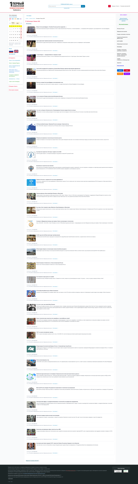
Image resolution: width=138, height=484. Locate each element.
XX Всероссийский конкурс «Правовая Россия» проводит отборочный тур (52, 124)
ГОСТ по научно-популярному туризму (44, 332)
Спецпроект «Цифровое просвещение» (14, 75)
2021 (20, 18)
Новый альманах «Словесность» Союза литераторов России (49, 262)
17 (17, 34)
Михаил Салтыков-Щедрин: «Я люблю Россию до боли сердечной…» (51, 26)
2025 (10, 18)
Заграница (120, 73)
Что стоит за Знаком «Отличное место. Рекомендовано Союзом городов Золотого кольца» (56, 110)
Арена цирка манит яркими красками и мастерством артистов (49, 40)
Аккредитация (10, 478)
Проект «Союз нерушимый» (14, 60)
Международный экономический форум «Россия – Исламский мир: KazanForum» (53, 346)
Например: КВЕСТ (67, 8)
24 (17, 37)
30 (15, 40)
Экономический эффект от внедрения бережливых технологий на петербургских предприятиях (57, 401)
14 (11, 34)
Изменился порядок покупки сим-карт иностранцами (47, 415)
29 (13, 40)
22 (13, 37)
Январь (13, 23)
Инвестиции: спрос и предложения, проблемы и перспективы (14, 71)
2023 (15, 18)
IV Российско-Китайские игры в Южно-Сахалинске (47, 290)
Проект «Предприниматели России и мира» (14, 66)
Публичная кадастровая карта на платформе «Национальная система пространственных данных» (57, 373)
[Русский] (11, 51)
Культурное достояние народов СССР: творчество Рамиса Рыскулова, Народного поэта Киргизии (57, 443)
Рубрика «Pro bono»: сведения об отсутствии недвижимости (49, 179)
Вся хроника (28, 23)
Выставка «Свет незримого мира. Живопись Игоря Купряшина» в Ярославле (53, 207)
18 (19, 34)
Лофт (127, 70)
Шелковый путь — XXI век (14, 78)
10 (17, 31)
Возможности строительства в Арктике (44, 165)
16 (15, 34)
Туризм (120, 70)
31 (17, 40)
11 (19, 31)
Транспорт (127, 73)
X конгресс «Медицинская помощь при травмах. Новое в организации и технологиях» (55, 221)
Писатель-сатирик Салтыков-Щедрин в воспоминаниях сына (49, 82)
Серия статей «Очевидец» (14, 81)
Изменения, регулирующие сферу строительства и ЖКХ (48, 429)
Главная (27, 18)
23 (15, 37)
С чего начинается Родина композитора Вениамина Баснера (49, 96)
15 (13, 34)
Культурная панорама (14, 89)
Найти (83, 6)
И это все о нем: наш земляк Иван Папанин (45, 304)
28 (11, 40)
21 (11, 37)
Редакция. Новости (13, 86)
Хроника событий (32, 18)
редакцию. (38, 471)
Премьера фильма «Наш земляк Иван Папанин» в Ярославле (49, 193)
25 (19, 37)
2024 (13, 18)
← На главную (28, 15)
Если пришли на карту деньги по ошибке (45, 276)
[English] (16, 51)
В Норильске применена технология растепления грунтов (49, 137)
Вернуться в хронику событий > (32, 460)
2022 (18, 18)
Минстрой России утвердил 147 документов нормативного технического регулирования (55, 387)
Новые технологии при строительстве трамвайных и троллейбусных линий (53, 318)
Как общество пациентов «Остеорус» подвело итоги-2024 (48, 151)
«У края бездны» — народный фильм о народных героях (48, 54)
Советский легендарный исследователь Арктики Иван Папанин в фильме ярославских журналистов (58, 68)
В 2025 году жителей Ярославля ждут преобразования (48, 235)
